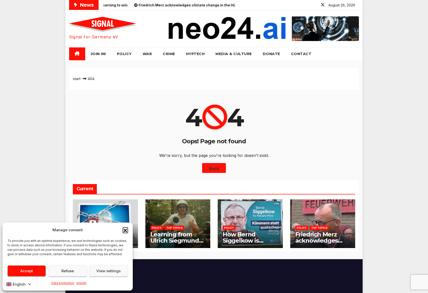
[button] (125, 230)
